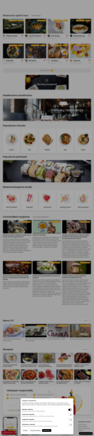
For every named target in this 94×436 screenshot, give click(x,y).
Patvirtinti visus (46, 430)
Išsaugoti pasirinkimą (35, 430)
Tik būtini (25, 430)
